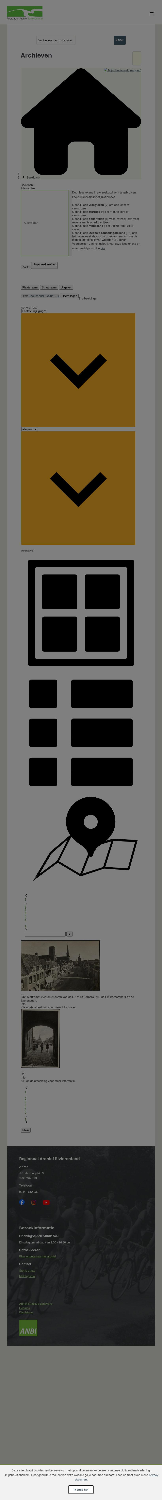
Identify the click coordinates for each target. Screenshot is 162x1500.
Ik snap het (81, 1489)
